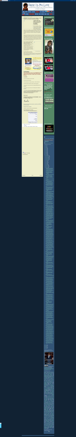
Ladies (45, 402)
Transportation (49, 422)
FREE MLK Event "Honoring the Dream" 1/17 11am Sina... (49, 273)
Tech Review (52, 420)
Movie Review (46, 408)
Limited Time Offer (49, 403)
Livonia (53, 404)
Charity (47, 380)
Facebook (25, 88)
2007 (46, 348)
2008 (46, 347)
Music (47, 409)
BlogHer (45, 376)
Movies (53, 408)
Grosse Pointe (47, 398)
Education (31, 126)
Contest (29, 126)
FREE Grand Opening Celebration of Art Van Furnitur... (49, 225)
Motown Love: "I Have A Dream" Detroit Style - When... (49, 254)
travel (49, 87)
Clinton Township (46, 382)
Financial (49, 393)
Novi (51, 410)
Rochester (47, 414)
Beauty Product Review (48, 374)
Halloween (52, 398)
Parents (53, 411)
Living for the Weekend (47, 404)
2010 (46, 345)
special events (46, 87)
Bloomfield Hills (47, 377)
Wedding (45, 426)
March (47, 165)
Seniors (53, 416)
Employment (46, 389)
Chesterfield (51, 380)
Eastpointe (45, 387)
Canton (53, 379)
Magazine (52, 405)
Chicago (45, 381)
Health (46, 399)
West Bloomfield (50, 426)
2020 (46, 145)
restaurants (48, 88)
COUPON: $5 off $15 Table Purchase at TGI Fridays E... (49, 185)
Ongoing (48, 411)
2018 (46, 147)
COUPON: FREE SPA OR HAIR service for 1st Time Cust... (49, 263)
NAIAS (51, 409)
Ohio (44, 411)
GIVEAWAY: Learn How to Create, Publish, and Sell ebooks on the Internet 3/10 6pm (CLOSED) (32, 18)
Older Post (41, 175)
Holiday (51, 399)
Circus (52, 381)
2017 (46, 148)
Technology (48, 421)
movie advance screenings (48, 86)
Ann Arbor (49, 372)
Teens (53, 421)
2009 (46, 346)
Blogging (49, 376)
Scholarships (45, 416)
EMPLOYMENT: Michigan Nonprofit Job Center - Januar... (49, 190)
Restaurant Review (46, 413)
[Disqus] (32, 139)
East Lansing (47, 386)
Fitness (53, 393)
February (34, 126)
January (36, 126)
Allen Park (45, 372)
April (46, 164)
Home (32, 175)
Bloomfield (53, 376)
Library (53, 402)
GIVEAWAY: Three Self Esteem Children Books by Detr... (49, 270)
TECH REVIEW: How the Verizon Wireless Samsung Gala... (49, 250)
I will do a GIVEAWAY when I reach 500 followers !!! (30, 110)
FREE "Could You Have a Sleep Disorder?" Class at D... (49, 343)
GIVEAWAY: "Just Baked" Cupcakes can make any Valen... (49, 177)
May (46, 163)
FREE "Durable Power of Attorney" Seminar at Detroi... (49, 302)
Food (53, 394)
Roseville (48, 415)
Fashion (46, 392)
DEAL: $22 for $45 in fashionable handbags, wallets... (49, 322)
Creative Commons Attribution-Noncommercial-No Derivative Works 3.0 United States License (49, 369)
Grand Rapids (52, 397)
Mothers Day (46, 407)
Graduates (48, 397)
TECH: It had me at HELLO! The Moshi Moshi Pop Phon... (49, 199)
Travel (53, 422)
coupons (50, 427)
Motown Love (50, 407)
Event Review (52, 389)
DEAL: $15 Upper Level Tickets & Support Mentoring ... (50, 275)
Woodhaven (45, 427)
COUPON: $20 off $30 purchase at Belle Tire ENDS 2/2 (50, 292)
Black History (50, 375)
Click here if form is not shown (27, 106)
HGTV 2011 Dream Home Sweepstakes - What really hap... (49, 318)
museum (45, 428)
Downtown (52, 385)
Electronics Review (49, 388)
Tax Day (53, 419)
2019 (46, 146)
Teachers (47, 420)
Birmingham (45, 375)
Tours (46, 422)
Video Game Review (46, 425)
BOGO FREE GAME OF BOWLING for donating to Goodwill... (49, 173)
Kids (51, 401)
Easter (51, 386)
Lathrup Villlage (49, 402)
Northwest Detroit (46, 410)
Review (53, 413)
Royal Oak (51, 415)
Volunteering (51, 425)
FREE (47, 390)
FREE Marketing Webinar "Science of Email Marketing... (49, 227)
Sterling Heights (48, 419)
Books (26, 126)
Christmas (48, 381)
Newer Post (23, 175)
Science (49, 416)
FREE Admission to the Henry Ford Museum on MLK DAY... (49, 267)
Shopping (52, 417)
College (51, 382)
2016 (46, 149)
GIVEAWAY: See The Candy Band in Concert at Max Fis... (49, 204)
